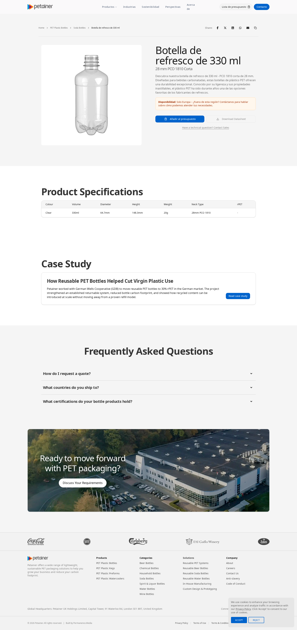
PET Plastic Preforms (108, 573)
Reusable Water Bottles (196, 578)
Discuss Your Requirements (83, 483)
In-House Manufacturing (197, 583)
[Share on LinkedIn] (233, 28)
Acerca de (191, 6)
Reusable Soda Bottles (195, 573)
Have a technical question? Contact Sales (205, 127)
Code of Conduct (235, 583)
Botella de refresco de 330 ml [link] (105, 27)
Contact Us (232, 573)
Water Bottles (147, 588)
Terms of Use (199, 623)
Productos (108, 6)
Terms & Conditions (220, 623)
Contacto (262, 6)
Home (41, 27)
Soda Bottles (80, 27)
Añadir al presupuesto (183, 119)
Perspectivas (172, 6)
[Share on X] (225, 28)
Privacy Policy (181, 623)
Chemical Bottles (149, 568)
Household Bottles (150, 573)
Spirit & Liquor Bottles (152, 583)
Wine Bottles (147, 594)
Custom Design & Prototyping (200, 588)
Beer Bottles (146, 563)
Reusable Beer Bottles (195, 568)
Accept (239, 620)
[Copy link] (255, 28)
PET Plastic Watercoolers (110, 578)
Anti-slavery (233, 578)
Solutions (188, 557)
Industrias (129, 6)
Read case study (238, 296)
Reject (256, 620)
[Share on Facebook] (217, 28)
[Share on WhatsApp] (240, 28)
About (229, 563)
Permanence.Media (82, 623)
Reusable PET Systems (195, 563)
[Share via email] (248, 28)
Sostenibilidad (150, 6)
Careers (230, 568)
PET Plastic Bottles (59, 27)
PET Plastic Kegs (105, 568)
